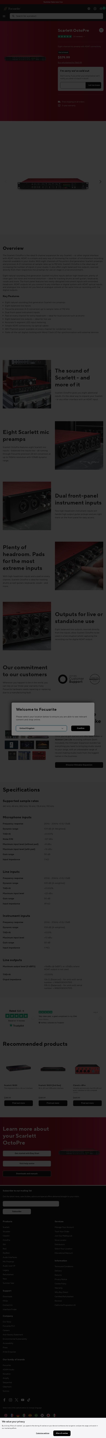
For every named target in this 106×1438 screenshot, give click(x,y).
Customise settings (42, 1433)
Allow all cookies (62, 1433)
